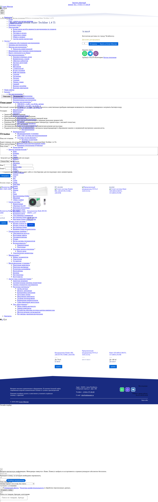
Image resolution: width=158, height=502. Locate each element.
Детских (16, 78)
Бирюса (15, 159)
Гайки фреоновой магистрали (28, 302)
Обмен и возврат (19, 37)
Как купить (17, 31)
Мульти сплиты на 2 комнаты (24, 223)
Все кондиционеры (16, 94)
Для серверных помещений (23, 215)
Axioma (15, 171)
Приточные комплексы (21, 265)
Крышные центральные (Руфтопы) (30, 145)
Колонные (21, 121)
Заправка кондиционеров (18, 45)
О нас (11, 19)
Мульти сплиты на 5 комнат (23, 225)
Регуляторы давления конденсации (30, 314)
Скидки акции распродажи (23, 39)
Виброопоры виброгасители (27, 300)
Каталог (7, 92)
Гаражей (16, 84)
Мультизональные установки (27, 133)
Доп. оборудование (20, 304)
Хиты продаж (18, 147)
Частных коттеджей (20, 63)
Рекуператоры (18, 275)
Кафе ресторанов (19, 72)
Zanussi (15, 175)
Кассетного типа (19, 210)
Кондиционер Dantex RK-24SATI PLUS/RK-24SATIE (65, 354)
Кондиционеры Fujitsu (21, 196)
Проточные (21, 247)
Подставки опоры (23, 294)
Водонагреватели (19, 243)
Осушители (17, 261)
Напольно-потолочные (21, 208)
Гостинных (17, 76)
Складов (16, 74)
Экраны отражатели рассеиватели (25, 285)
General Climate (18, 173)
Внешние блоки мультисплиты (24, 229)
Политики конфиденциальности (32, 488)
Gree (14, 176)
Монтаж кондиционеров (18, 47)
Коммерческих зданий (21, 59)
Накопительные (23, 245)
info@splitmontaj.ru (87, 395)
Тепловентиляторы (20, 237)
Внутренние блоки (20, 227)
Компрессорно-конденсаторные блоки (31, 143)
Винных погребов (19, 86)
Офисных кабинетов (20, 61)
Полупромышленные (20, 116)
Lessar (15, 182)
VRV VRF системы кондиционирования (32, 135)
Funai (15, 194)
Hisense (15, 190)
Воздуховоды (18, 277)
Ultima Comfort (18, 200)
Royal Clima (17, 167)
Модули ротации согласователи (28, 312)
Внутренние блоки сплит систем (25, 217)
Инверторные (18, 204)
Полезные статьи (15, 25)
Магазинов (17, 66)
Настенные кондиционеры (22, 96)
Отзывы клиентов (15, 23)
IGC (14, 192)
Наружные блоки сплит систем (24, 219)
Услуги (6, 41)
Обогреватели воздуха (21, 233)
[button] (5, 9)
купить (58, 366)
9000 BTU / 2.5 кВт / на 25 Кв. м (29, 106)
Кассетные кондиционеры (26, 120)
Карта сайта (145, 400)
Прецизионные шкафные (26, 123)
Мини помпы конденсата (26, 306)
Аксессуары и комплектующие (20, 279)
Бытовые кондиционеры (22, 102)
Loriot (15, 180)
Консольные (21, 118)
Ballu (15, 165)
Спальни (16, 80)
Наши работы (9, 90)
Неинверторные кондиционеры (24, 100)
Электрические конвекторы (23, 253)
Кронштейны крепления (26, 292)
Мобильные (17, 112)
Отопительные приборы (17, 231)
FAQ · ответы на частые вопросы (21, 21)
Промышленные (19, 132)
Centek (15, 157)
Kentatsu (16, 153)
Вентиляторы (18, 271)
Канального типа (19, 211)
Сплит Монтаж (24, 402)
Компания (8, 17)
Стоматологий (18, 68)
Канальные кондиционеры (27, 126)
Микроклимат (14, 255)
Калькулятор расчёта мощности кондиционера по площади (34, 29)
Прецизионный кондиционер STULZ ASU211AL (90, 353)
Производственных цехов (22, 57)
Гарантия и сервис (19, 35)
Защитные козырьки (20, 281)
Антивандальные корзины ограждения (27, 283)
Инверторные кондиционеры (23, 98)
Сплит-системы (14, 202)
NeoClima (16, 184)
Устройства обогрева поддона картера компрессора (36, 310)
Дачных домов (18, 82)
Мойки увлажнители (20, 257)
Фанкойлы (25, 141)
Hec (14, 178)
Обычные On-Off (19, 206)
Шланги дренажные (24, 291)
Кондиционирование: (17, 55)
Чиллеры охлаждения (29, 140)
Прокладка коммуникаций (22, 49)
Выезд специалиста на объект (19, 53)
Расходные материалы (21, 287)
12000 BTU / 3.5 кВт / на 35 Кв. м (29, 108)
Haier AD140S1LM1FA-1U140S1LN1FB (118, 354)
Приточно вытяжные (20, 267)
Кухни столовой (19, 70)
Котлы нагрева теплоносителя (24, 241)
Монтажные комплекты (26, 296)
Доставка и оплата (19, 33)
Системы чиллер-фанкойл (26, 138)
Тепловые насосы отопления (23, 249)
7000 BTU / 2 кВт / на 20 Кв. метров (30, 104)
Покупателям (13, 27)
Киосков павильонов (20, 88)
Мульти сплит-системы (17, 221)
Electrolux (16, 163)
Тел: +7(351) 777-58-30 (82, 4)
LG (14, 161)
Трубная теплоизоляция (26, 298)
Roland (15, 188)
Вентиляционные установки (19, 263)
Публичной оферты (11, 488)
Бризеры (16, 273)
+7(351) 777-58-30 (88, 392)
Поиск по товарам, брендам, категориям (15, 494)
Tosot (15, 155)
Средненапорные (27, 127)
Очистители (17, 259)
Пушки (15, 239)
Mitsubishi (16, 198)
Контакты (8, 316)
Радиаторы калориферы (21, 269)
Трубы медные (22, 289)
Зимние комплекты (24, 308)
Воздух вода (21, 251)
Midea (15, 169)
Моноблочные (18, 110)
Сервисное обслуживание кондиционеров (24, 43)
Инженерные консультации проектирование (25, 51)
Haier (15, 151)
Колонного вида (19, 213)
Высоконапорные (27, 129)
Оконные (16, 114)
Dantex (15, 186)
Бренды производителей (18, 149)
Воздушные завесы (20, 235)
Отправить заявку (6, 490)
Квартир (16, 65)
